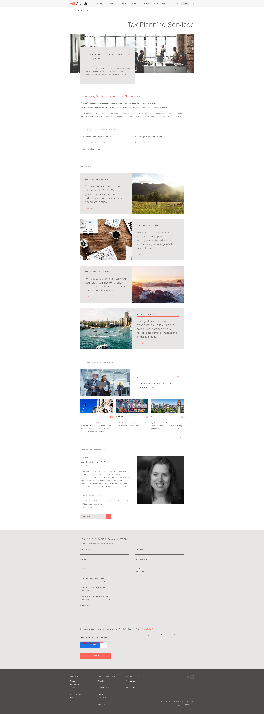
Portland (101, 691)
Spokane (101, 704)
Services (72, 11)
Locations (74, 691)
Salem (100, 694)
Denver (101, 684)
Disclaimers (190, 701)
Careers (73, 681)
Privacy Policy (147, 629)
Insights (73, 687)
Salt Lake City (103, 697)
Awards (73, 701)
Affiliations (74, 684)
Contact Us (130, 681)
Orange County (104, 687)
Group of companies (78, 694)
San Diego (102, 701)
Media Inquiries (166, 701)
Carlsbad (101, 681)
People (73, 697)
